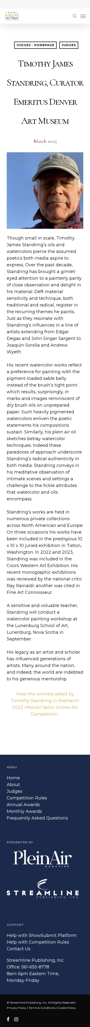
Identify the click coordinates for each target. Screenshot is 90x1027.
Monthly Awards (24, 811)
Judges (69, 45)
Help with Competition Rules (38, 942)
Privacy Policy (16, 1008)
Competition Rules (27, 798)
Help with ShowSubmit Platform (42, 935)
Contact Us (18, 948)
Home (13, 778)
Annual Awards (23, 804)
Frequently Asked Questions (37, 818)
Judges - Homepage (35, 45)
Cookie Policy (66, 1008)
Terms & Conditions (42, 1008)
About (13, 784)
